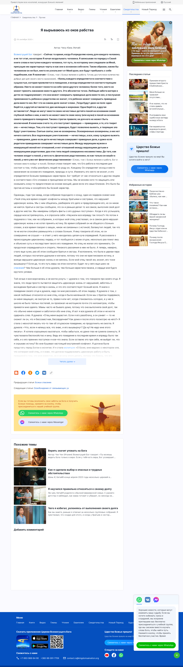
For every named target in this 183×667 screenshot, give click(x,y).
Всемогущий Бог (23, 54)
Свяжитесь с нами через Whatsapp (149, 169)
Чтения (103, 9)
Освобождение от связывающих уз (51, 388)
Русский (167, 2)
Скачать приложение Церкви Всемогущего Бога (43, 631)
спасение (19, 268)
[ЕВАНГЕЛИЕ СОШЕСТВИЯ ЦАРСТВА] (18, 9)
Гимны (92, 9)
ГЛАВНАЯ (15, 17)
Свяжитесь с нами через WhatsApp (156, 645)
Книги (70, 9)
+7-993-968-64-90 (29, 658)
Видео (81, 9)
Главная (59, 9)
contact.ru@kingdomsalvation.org (83, 658)
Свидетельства (131, 9)
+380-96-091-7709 (50, 658)
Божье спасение (43, 382)
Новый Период (149, 9)
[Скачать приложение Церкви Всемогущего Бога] (23, 641)
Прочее (42, 17)
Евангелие (115, 9)
